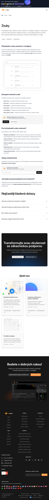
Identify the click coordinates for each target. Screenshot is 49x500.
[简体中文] (20, 488)
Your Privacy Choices (36, 497)
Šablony (8, 441)
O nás (40, 416)
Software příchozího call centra (24, 444)
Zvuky (10, 15)
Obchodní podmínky (25, 493)
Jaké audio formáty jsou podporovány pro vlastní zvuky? (15, 207)
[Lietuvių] (37, 486)
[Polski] (46, 486)
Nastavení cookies (24, 497)
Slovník (8, 436)
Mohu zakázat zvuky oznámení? (9, 213)
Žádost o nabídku (24, 426)
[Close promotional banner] (47, 1)
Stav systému (24, 421)
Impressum (40, 426)
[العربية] (2, 486)
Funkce (5, 15)
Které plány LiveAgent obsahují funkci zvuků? (13, 219)
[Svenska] (14, 488)
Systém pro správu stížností (24, 446)
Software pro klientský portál (25, 449)
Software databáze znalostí (24, 433)
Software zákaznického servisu (24, 436)
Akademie (9, 439)
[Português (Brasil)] (2, 488)
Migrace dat (24, 418)
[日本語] (34, 486)
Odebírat (39, 172)
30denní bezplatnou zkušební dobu (22, 184)
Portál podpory (24, 416)
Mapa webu (40, 495)
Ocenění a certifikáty (40, 418)
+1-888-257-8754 (7, 460)
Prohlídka (9, 427)
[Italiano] (32, 486)
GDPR (35, 495)
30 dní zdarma (14, 121)
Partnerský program (40, 424)
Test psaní (9, 444)
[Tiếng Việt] (18, 488)
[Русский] (7, 488)
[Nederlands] (41, 486)
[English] (16, 486)
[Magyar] (30, 486)
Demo (8, 417)
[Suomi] (23, 486)
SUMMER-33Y (20, 6)
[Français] (25, 486)
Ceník (9, 419)
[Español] (18, 486)
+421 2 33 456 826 (7, 458)
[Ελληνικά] (14, 486)
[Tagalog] (16, 488)
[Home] (2, 15)
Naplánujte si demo (30, 256)
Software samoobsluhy (24, 441)
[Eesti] (20, 486)
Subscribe (44, 474)
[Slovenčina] (9, 488)
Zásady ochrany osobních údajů (25, 495)
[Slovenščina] (11, 488)
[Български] (4, 486)
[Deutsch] (11, 486)
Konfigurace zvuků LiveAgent (9, 163)
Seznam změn (24, 424)
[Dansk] (9, 486)
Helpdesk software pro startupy (24, 452)
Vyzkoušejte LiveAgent (18, 256)
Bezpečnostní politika (35, 493)
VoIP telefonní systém (24, 439)
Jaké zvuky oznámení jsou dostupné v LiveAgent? (14, 201)
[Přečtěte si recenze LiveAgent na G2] (5, 473)
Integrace (9, 424)
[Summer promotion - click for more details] (24, 4)
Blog (9, 433)
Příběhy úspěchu (40, 421)
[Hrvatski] (27, 486)
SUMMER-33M (7, 6)
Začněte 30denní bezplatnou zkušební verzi (19, 374)
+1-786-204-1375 (7, 463)
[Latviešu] (39, 486)
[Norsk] (43, 486)
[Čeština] (7, 486)
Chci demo (6, 121)
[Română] (4, 488)
